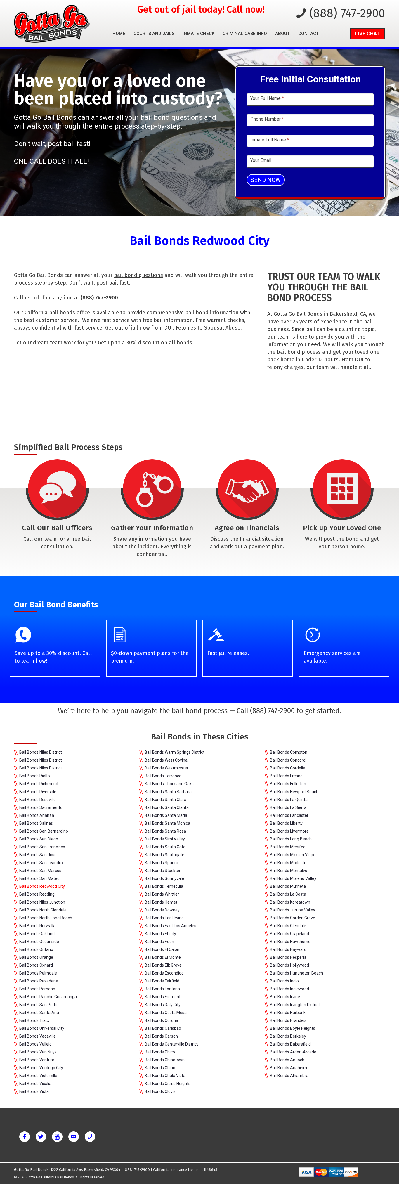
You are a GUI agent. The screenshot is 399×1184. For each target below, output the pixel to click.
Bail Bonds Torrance (163, 776)
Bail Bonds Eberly (160, 933)
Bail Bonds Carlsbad (163, 1028)
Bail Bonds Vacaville (37, 1036)
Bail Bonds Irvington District (295, 1004)
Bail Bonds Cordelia (287, 768)
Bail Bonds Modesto (288, 862)
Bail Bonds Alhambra (289, 1075)
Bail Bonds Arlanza (36, 815)
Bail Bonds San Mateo (39, 878)
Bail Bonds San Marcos (40, 870)
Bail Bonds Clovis (160, 1091)
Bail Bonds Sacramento (41, 807)
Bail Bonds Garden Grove (292, 918)
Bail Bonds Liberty (286, 823)
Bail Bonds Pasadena (38, 981)
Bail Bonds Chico (160, 1052)
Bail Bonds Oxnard (36, 965)
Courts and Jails (153, 33)
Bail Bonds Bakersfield (290, 1044)
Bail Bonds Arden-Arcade (293, 1052)
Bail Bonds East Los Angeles (170, 925)
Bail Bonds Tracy (34, 1020)
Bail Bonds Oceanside (39, 941)
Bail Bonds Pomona (37, 989)
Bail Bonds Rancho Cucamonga (48, 996)
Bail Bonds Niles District (40, 752)
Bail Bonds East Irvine (164, 918)
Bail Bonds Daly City (163, 1004)
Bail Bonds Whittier (162, 894)
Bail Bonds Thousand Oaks (169, 783)
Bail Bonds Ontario (36, 949)
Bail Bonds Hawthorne (290, 941)
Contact (308, 33)
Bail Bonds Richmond (38, 783)
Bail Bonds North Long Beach (45, 918)
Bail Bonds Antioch (287, 1060)
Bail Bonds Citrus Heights (167, 1083)
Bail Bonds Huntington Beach (296, 973)
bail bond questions (138, 275)
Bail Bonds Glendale (288, 925)
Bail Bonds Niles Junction (42, 902)
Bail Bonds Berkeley (288, 1036)
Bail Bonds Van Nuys (38, 1052)
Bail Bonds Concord (288, 760)
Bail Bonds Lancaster (289, 815)
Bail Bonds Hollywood (289, 965)
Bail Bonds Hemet (161, 902)
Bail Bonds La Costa (288, 894)
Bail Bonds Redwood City (42, 886)
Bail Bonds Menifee (288, 847)
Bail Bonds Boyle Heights (292, 1028)
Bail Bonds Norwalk (36, 925)
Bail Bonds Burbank (288, 1012)
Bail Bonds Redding (37, 894)
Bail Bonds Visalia (35, 1083)
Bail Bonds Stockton (163, 870)
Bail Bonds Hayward (288, 949)
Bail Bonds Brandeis (288, 1020)
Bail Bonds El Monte (163, 957)
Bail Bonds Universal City (41, 1028)
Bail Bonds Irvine (285, 996)
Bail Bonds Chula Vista (165, 1075)
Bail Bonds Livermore (289, 831)
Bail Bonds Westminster (166, 768)
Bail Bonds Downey (162, 910)
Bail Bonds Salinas (36, 823)
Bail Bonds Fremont (163, 996)
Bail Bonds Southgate (164, 854)
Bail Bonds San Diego (38, 839)
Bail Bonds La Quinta (289, 799)
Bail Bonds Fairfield (162, 981)
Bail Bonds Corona (161, 1020)
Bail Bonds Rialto (34, 776)
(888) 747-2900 (347, 13)
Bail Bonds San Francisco (42, 847)
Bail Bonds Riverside (37, 791)
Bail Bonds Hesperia (288, 957)
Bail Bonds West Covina (166, 760)
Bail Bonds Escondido (164, 973)
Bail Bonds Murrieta (288, 886)
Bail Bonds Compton (288, 752)
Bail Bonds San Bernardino (43, 831)
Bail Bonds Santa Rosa (165, 831)
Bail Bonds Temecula (164, 886)
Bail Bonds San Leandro (41, 862)
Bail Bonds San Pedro (39, 1004)
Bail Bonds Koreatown (290, 902)
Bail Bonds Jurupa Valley (292, 910)
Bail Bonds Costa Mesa (166, 1012)
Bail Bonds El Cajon (162, 949)
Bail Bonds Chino (160, 1067)
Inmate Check (198, 33)
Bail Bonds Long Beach (291, 839)
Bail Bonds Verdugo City (41, 1067)
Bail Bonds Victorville (38, 1075)
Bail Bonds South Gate (165, 847)
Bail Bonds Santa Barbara (168, 791)
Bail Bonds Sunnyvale (164, 878)
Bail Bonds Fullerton (288, 783)
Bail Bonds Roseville (37, 799)
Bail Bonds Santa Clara (165, 799)
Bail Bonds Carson (161, 1036)
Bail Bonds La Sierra (288, 807)
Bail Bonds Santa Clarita (167, 807)
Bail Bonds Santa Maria (166, 815)
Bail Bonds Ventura (36, 1060)
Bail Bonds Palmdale (38, 973)
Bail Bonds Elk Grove (163, 965)
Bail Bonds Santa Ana (39, 1012)
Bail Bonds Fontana (162, 989)
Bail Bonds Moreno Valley (293, 878)
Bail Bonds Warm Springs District (174, 752)
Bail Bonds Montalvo (288, 870)
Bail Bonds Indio (284, 981)
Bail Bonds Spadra (161, 862)
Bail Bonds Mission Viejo (292, 854)
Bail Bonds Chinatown (165, 1060)
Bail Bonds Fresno (286, 776)
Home (118, 33)
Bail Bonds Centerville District (171, 1044)
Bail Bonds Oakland (37, 933)
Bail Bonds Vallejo (35, 1044)
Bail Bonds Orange (36, 957)
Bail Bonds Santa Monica (167, 823)
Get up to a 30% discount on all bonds (145, 342)
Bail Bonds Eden (159, 941)
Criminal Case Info (245, 33)
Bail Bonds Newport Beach (294, 791)
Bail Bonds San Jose (38, 854)
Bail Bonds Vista (34, 1091)
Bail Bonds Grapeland (289, 933)
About (282, 33)
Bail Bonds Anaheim (288, 1067)
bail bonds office (69, 312)
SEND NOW (266, 179)
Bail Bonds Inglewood (289, 989)
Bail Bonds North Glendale (43, 910)
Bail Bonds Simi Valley (165, 839)
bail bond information (212, 312)
